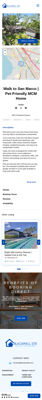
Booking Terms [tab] (10, 194)
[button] (5, 50)
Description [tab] (8, 127)
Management (8, 375)
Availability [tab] (8, 203)
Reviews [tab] (7, 199)
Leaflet (26, 79)
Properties (7, 370)
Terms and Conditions (27, 376)
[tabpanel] (21, 159)
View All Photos (27, 41)
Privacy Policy (28, 370)
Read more (31, 182)
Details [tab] (6, 190)
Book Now (34, 396)
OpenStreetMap (32, 79)
